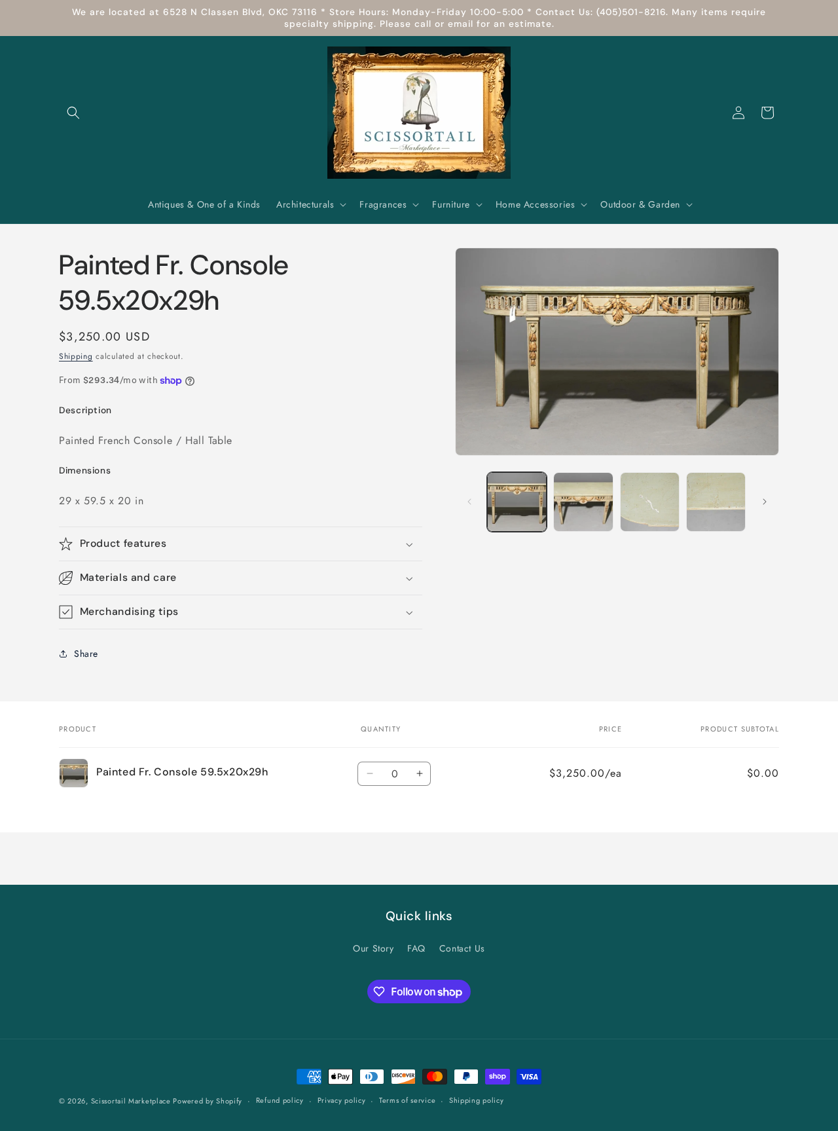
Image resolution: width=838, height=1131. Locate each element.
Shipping (76, 356)
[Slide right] (764, 501)
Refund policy (280, 1101)
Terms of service (407, 1101)
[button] (73, 112)
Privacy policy (342, 1101)
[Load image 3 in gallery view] (650, 502)
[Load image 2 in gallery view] (583, 502)
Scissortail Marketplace (132, 1101)
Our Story (373, 948)
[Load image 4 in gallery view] (716, 502)
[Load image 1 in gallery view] (517, 502)
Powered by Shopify (207, 1101)
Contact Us (462, 948)
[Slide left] (469, 501)
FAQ (416, 948)
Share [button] (86, 653)
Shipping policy (476, 1101)
